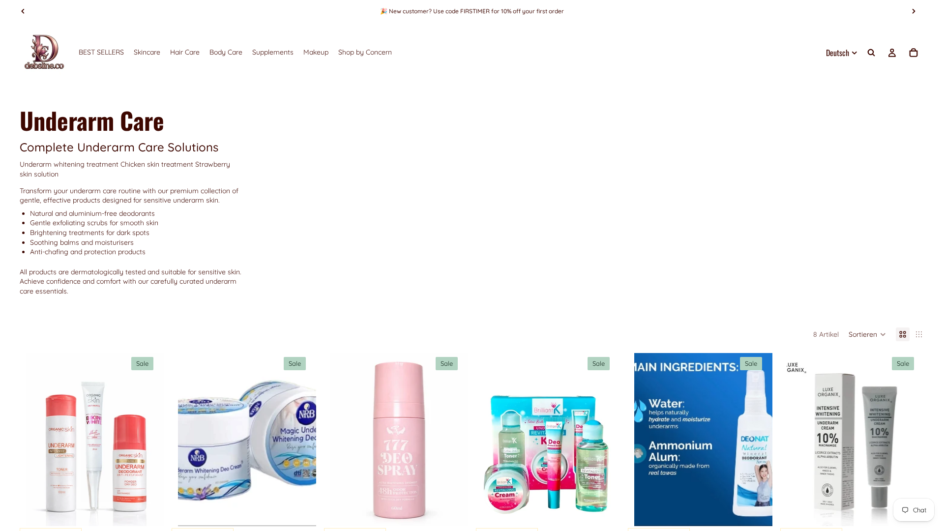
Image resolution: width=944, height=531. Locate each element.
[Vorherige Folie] (23, 11)
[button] (867, 334)
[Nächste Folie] (913, 11)
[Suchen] (871, 52)
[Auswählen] (149, 511)
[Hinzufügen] (301, 511)
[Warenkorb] (913, 52)
